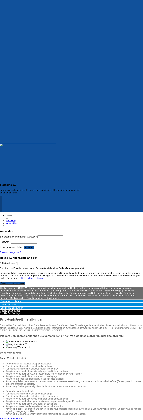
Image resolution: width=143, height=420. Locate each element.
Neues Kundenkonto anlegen (12, 283)
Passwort (5, 242)
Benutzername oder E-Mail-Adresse (18, 237)
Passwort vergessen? (10, 252)
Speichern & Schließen (11, 418)
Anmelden (29, 247)
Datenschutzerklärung (32, 278)
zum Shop (11, 220)
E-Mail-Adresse (8, 263)
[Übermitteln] (7, 218)
